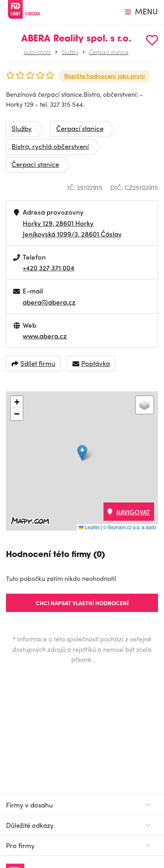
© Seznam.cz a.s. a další (129, 527)
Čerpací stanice (109, 52)
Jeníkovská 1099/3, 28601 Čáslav (72, 234)
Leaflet (92, 527)
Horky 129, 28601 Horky (58, 223)
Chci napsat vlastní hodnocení (82, 603)
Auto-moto (37, 52)
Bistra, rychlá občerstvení (50, 146)
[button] (82, 453)
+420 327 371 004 (48, 267)
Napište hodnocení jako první (104, 75)
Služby (70, 52)
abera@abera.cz (49, 302)
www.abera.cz (45, 335)
